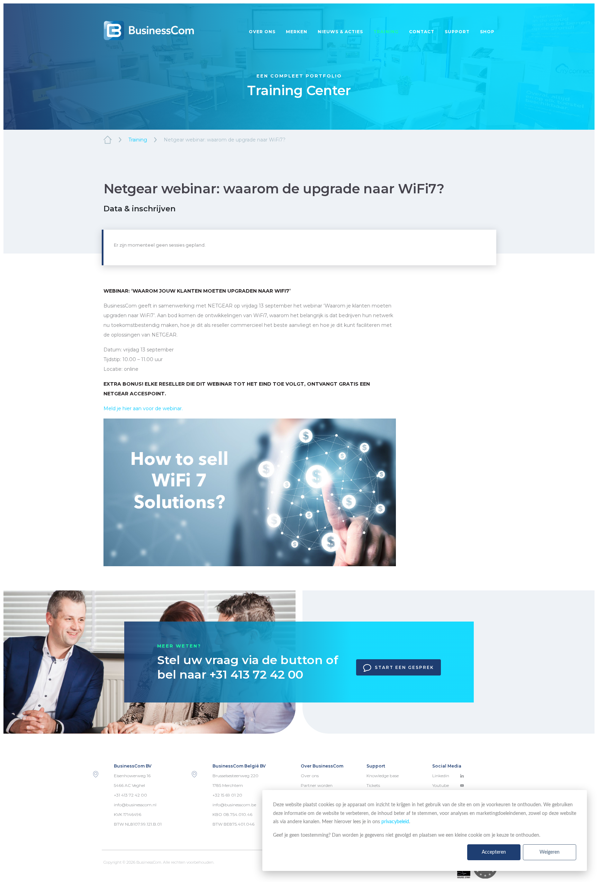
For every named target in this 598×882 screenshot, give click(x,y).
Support (457, 31)
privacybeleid (395, 821)
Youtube (440, 785)
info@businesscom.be (234, 804)
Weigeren (550, 852)
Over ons (262, 31)
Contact (421, 31)
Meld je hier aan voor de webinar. (143, 408)
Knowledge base (382, 775)
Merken (296, 31)
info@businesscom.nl (135, 804)
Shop (487, 31)
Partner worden (317, 785)
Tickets (373, 785)
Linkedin (440, 775)
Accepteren (494, 852)
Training (386, 31)
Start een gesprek (404, 667)
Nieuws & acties (340, 31)
